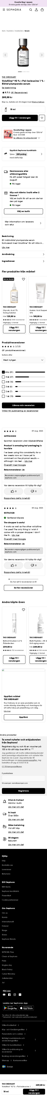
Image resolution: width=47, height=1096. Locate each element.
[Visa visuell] (23, 53)
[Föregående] (5, 55)
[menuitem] (36, 10)
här (27, 1015)
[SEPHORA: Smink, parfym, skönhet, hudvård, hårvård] (14, 10)
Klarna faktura (38, 102)
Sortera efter (7, 355)
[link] (23, 405)
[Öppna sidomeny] (4, 10)
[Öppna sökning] (31, 10)
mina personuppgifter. (28, 760)
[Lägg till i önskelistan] (23, 279)
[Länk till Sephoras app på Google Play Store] (10, 1008)
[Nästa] (41, 55)
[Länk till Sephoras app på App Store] (26, 1008)
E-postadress (7, 773)
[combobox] (23, 360)
